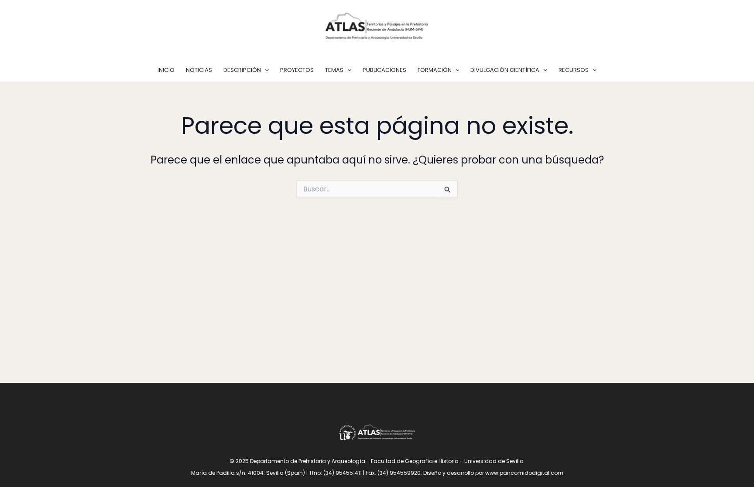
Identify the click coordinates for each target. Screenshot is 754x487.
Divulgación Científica (504, 70)
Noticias (199, 70)
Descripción (242, 70)
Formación (435, 70)
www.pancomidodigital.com (524, 473)
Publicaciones (384, 70)
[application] (265, 70)
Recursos (574, 70)
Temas (334, 70)
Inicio (166, 70)
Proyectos (297, 70)
